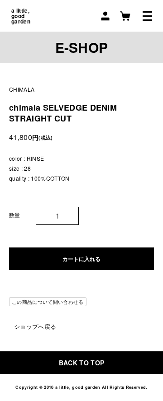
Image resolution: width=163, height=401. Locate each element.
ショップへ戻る (35, 326)
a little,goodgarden (20, 15)
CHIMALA (21, 89)
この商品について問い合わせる (48, 301)
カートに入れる (81, 259)
